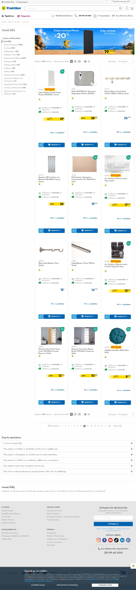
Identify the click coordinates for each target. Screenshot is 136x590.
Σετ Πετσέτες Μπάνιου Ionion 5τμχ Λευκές (116, 180)
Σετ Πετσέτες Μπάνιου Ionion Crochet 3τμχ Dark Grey (116, 265)
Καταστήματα (51, 533)
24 (75, 61)
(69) (9, 68)
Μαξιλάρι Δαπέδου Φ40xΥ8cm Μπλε (117, 351)
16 (102, 426)
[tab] (68, 443)
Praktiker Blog (9, 2)
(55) (11, 51)
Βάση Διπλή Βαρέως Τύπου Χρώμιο (48, 264)
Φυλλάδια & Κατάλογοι (10, 533)
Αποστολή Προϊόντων (54, 511)
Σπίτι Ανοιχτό (6, 517)
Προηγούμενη (55, 426)
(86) (15, 88)
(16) (15, 92)
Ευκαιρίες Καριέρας (9, 523)
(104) (14, 75)
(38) (12, 55)
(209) (9, 48)
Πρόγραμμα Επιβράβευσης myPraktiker (15, 536)
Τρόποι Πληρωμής (53, 514)
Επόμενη (116, 426)
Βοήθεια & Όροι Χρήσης (55, 536)
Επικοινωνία (51, 545)
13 (91, 426)
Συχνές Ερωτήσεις (53, 520)
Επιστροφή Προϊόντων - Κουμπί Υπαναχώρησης (63, 517)
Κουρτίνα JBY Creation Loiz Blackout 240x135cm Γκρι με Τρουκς (49, 179)
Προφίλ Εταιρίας (7, 511)
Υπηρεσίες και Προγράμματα (57, 539)
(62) (12, 65)
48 (79, 61)
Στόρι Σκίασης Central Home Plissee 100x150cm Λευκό (49, 94)
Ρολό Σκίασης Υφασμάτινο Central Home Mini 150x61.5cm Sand (84, 179)
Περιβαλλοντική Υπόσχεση (11, 514)
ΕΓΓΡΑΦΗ (112, 524)
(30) (10, 61)
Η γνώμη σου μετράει (54, 542)
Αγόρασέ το (55, 145)
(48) (9, 71)
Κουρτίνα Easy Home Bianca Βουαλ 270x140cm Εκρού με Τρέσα (83, 351)
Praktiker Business (8, 520)
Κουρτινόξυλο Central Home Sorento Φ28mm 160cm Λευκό (117, 92)
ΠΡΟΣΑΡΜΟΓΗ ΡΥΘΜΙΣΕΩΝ (67, 585)
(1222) (13, 45)
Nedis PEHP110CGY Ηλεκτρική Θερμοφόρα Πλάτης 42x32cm (83, 92)
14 (95, 426)
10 (81, 426)
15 (98, 426)
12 (71, 61)
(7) (13, 80)
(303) (15, 58)
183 (109, 426)
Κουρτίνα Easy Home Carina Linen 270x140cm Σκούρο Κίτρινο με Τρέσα (49, 351)
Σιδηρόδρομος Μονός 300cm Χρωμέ (83, 264)
